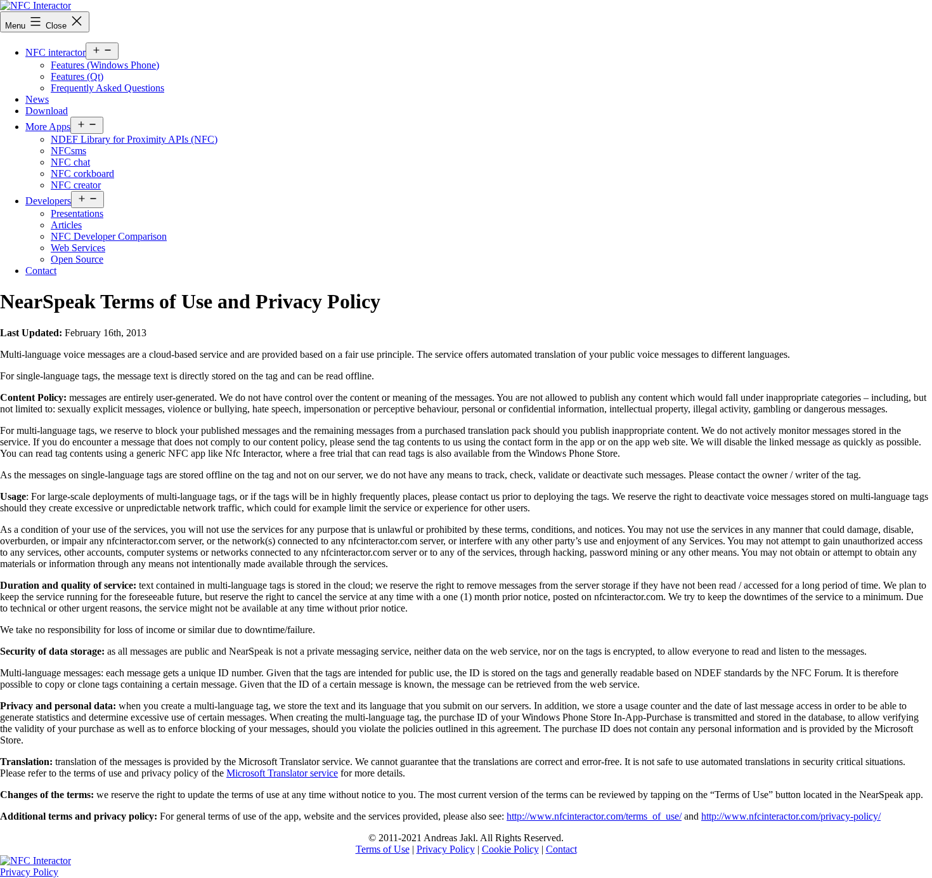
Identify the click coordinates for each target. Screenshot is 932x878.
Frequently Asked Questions (107, 87)
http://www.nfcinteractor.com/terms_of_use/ (594, 816)
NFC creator (76, 185)
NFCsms (68, 150)
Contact (40, 270)
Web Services (78, 247)
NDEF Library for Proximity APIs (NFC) (134, 139)
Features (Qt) (77, 76)
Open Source (77, 259)
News (37, 99)
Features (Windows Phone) (105, 65)
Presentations (77, 213)
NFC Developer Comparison (109, 236)
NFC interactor (55, 52)
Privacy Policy (446, 849)
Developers (48, 200)
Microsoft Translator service (282, 773)
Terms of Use (383, 849)
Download (46, 110)
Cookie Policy (510, 849)
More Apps (47, 126)
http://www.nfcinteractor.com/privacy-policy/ (791, 816)
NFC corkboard (82, 173)
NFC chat (70, 162)
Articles (66, 224)
